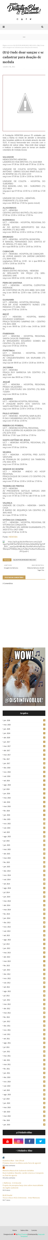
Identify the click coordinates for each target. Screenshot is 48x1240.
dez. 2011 (24, 1026)
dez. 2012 (24, 974)
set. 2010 (24, 1090)
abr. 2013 (24, 957)
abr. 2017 (24, 750)
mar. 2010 (24, 1116)
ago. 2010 (24, 1094)
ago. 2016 (24, 785)
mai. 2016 (24, 798)
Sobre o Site (24, 1230)
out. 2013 (24, 931)
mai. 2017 (24, 746)
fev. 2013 (24, 965)
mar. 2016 (24, 806)
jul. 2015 (24, 841)
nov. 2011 (24, 1030)
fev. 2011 (24, 1069)
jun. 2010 (24, 1103)
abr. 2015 (24, 854)
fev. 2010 (24, 1120)
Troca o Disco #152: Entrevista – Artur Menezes (21, 1197)
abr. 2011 (24, 1060)
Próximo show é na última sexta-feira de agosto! (22, 1163)
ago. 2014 (24, 888)
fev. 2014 (24, 914)
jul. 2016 (24, 789)
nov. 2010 (24, 1081)
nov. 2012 (24, 978)
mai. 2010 (24, 1107)
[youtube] (22, 19)
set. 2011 (24, 1038)
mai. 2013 (24, 952)
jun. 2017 (24, 742)
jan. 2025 (24, 729)
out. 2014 (24, 879)
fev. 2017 (24, 759)
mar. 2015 (24, 858)
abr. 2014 (24, 905)
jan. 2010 (24, 1124)
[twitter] (30, 19)
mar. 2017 (24, 755)
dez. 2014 (24, 871)
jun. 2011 (24, 1051)
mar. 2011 (24, 1064)
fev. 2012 (24, 1017)
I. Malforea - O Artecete (12, 1183)
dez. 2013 (24, 922)
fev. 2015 (24, 862)
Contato (34, 1230)
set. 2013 (24, 935)
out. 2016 (24, 776)
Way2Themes (22, 1234)
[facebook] (26, 19)
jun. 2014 (24, 897)
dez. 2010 (24, 1077)
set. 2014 (24, 884)
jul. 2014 (24, 892)
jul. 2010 (24, 1099)
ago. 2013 (24, 940)
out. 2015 (24, 828)
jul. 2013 (24, 944)
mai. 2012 (24, 1004)
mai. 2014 (24, 901)
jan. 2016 (24, 815)
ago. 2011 (24, 1043)
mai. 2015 (24, 849)
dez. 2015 (24, 819)
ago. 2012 (24, 991)
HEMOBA (13, 537)
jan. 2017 (24, 763)
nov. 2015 (24, 823)
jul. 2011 (24, 1047)
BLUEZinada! (7, 1195)
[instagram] (17, 19)
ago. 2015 (24, 836)
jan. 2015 (24, 866)
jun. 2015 (24, 845)
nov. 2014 (24, 875)
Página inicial (7, 45)
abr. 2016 (24, 802)
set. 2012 (24, 987)
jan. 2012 (24, 1021)
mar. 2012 (24, 1013)
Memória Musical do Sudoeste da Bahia (18, 1170)
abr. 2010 (24, 1112)
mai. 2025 (24, 725)
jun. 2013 (24, 948)
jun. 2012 (24, 1000)
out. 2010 (24, 1086)
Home (15, 1230)
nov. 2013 (24, 927)
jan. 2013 (24, 970)
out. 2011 (24, 1034)
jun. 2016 (24, 793)
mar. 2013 (24, 961)
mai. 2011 (24, 1056)
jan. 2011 (24, 1073)
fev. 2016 (24, 811)
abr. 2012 (24, 1008)
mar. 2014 (24, 909)
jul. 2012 (24, 995)
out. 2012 (24, 983)
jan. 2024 (24, 733)
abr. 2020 (24, 737)
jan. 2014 (24, 918)
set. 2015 (24, 832)
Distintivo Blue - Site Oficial (13, 1160)
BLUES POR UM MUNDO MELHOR (24, 45)
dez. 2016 (24, 768)
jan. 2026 (24, 720)
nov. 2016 (24, 772)
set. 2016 (24, 780)
